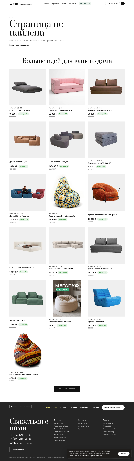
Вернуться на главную (19, 45)
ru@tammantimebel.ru (22, 443)
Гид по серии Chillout (61, 432)
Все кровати (82, 423)
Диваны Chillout (59, 429)
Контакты (72, 4)
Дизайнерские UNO (110, 435)
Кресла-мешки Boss (110, 429)
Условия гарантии (57, 457)
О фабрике (55, 4)
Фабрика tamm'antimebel (20, 407)
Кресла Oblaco (108, 423)
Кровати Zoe (82, 429)
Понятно (124, 454)
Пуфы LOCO (107, 426)
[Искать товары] (123, 3)
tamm (13, 3)
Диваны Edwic (59, 435)
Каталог (46, 4)
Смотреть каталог (67, 389)
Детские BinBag (108, 432)
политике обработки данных (92, 456)
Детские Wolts (83, 426)
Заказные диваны (60, 440)
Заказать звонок (17, 449)
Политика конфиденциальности (40, 457)
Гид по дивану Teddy (61, 426)
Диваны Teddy (59, 423)
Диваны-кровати (60, 437)
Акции (64, 4)
